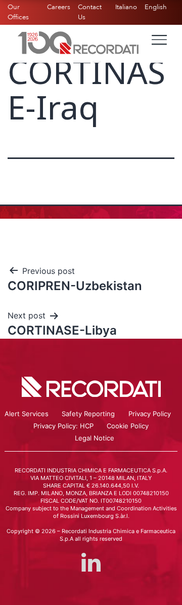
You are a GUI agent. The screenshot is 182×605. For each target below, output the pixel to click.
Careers (58, 7)
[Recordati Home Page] (78, 42)
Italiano (126, 7)
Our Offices (18, 12)
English (156, 7)
